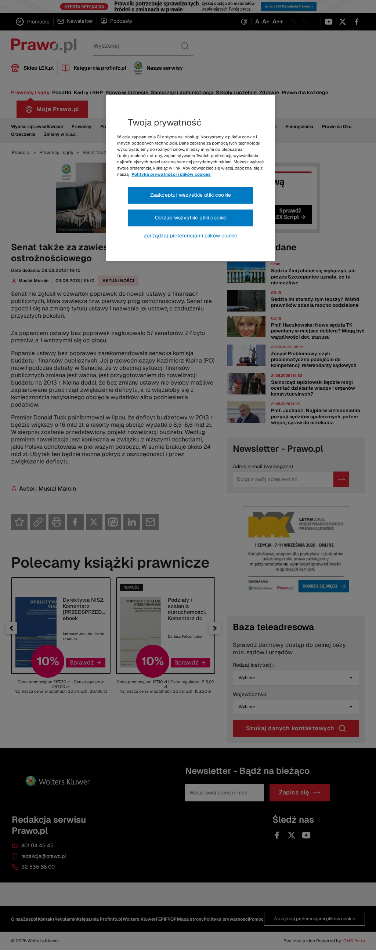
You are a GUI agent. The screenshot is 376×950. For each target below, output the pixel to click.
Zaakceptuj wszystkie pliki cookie (190, 195)
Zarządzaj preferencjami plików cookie (190, 235)
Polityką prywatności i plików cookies (171, 174)
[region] (190, 178)
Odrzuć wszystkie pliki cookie (191, 217)
